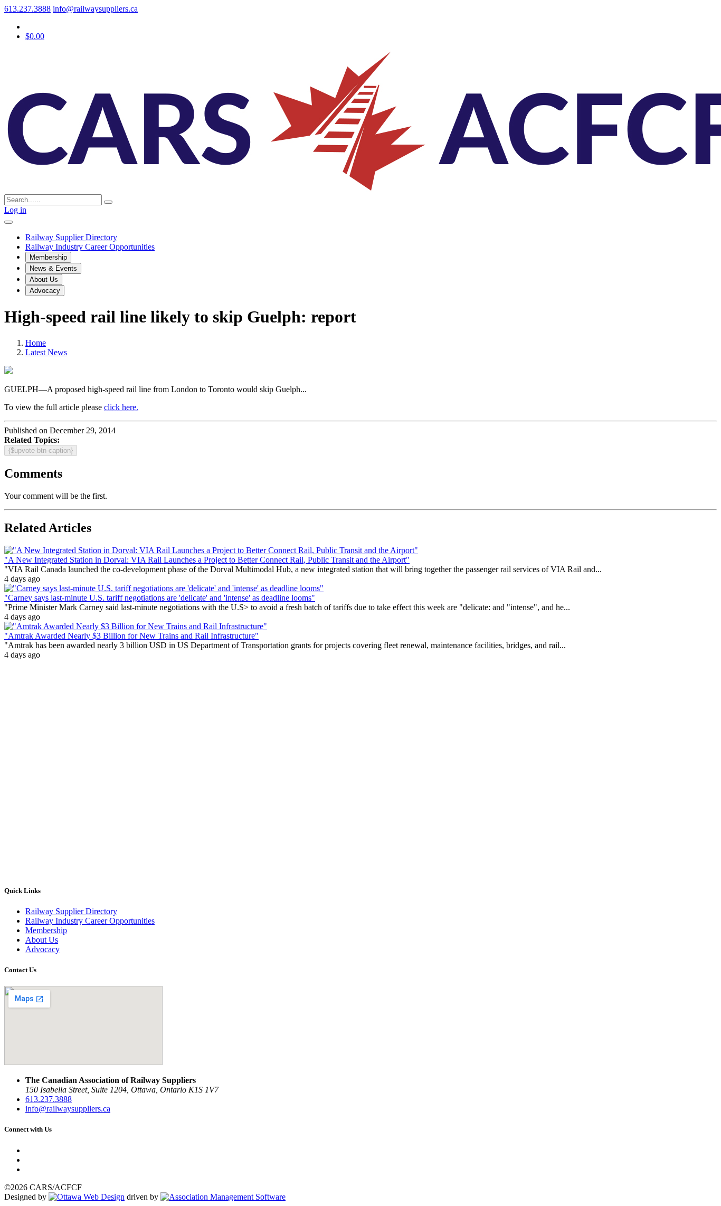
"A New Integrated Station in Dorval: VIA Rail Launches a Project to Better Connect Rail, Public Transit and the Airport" (207, 559)
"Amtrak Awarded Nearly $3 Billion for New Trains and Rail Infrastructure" (131, 635)
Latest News (46, 352)
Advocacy (45, 291)
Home (35, 342)
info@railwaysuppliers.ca (95, 8)
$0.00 (34, 36)
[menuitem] (46, 930)
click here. (121, 407)
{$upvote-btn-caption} (40, 450)
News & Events (53, 268)
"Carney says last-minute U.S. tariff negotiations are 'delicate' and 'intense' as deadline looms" (159, 597)
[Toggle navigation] (8, 222)
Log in (15, 209)
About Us (44, 279)
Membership (48, 257)
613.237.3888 (27, 8)
